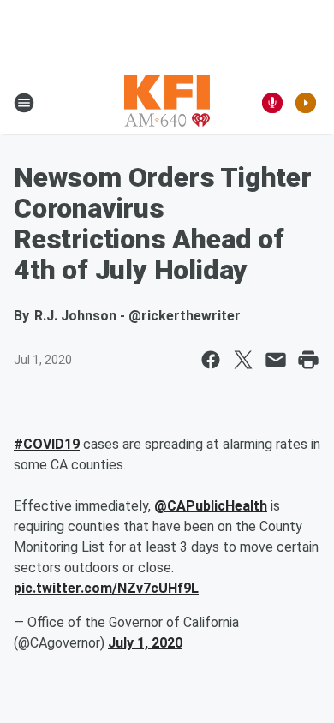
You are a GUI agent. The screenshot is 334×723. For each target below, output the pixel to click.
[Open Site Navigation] (24, 103)
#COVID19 (47, 444)
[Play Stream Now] (305, 103)
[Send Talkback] (272, 103)
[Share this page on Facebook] (211, 360)
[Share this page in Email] (276, 360)
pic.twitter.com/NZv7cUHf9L (106, 588)
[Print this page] (308, 360)
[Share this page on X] (243, 360)
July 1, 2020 (145, 643)
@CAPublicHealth (210, 506)
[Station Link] (167, 102)
